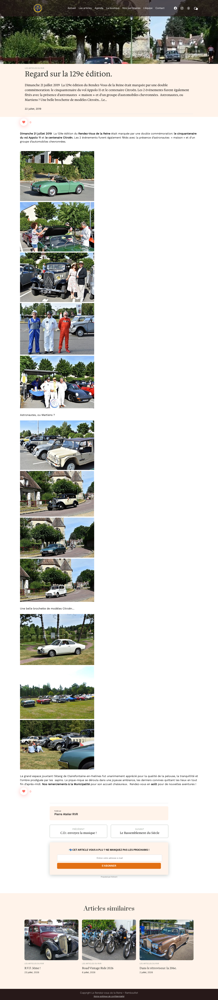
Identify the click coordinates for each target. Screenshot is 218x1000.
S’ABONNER (109, 866)
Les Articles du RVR (34, 68)
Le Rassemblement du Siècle (139, 833)
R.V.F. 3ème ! (32, 968)
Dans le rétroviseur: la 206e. (158, 968)
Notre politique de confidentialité (109, 996)
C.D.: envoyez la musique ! (78, 833)
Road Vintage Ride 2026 (97, 968)
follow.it (114, 877)
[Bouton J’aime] (23, 122)
